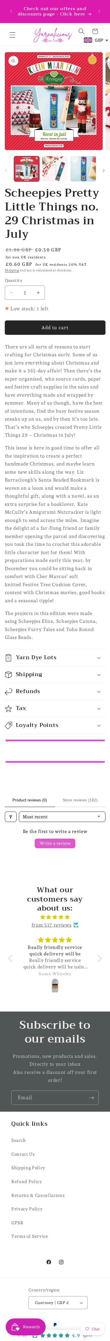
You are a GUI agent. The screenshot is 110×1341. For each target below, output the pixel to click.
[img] (55, 917)
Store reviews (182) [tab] (80, 800)
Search (18, 1140)
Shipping (12, 270)
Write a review (55, 843)
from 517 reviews (52, 925)
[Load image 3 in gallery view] (83, 168)
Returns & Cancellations (38, 1195)
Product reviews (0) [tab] (29, 800)
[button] (12, 35)
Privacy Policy (27, 1209)
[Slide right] (104, 170)
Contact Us (23, 1154)
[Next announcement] (99, 11)
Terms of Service (29, 1236)
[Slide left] (6, 170)
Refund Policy (26, 1181)
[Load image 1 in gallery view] (26, 168)
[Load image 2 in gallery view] (54, 168)
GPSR (17, 1222)
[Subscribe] (91, 1098)
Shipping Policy (28, 1167)
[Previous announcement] (11, 11)
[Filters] (11, 817)
